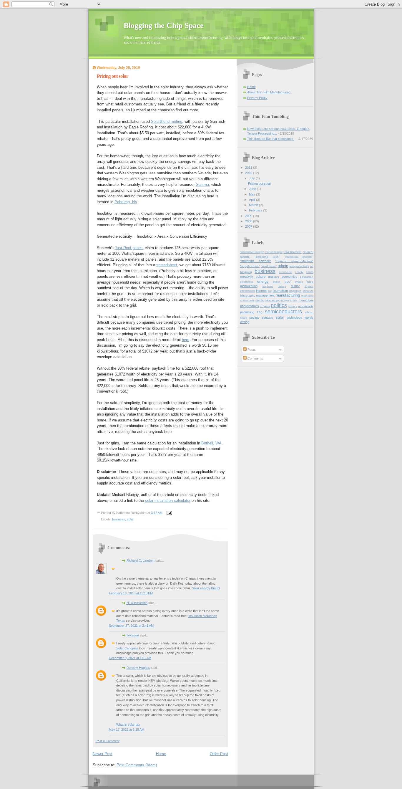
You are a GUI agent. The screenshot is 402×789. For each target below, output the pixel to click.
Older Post (219, 754)
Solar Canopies (127, 648)
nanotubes (306, 300)
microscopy (272, 300)
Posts (251, 349)
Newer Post (102, 754)
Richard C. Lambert (141, 560)
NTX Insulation (137, 603)
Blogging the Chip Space (164, 25)
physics (265, 306)
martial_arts (247, 300)
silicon (309, 312)
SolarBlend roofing (166, 121)
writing (244, 322)
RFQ (260, 312)
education (306, 276)
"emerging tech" (267, 256)
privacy (292, 306)
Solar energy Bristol (206, 588)
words (309, 317)
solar (130, 519)
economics (289, 276)
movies (284, 300)
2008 (249, 221)
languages (295, 291)
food (310, 281)
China (309, 272)
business (118, 519)
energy (263, 281)
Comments (255, 358)
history (282, 286)
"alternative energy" (252, 252)
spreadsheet (166, 265)
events (299, 281)
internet (261, 290)
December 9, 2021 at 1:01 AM (130, 658)
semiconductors (283, 312)
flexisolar (133, 635)
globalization (249, 286)
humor (295, 286)
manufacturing (288, 295)
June (253, 189)
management (265, 295)
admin (283, 266)
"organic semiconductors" (294, 261)
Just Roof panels (129, 248)
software (267, 317)
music (294, 300)
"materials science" (255, 261)
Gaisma (202, 184)
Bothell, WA (211, 443)
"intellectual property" (298, 256)
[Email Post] (169, 512)
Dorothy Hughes (138, 667)
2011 (249, 167)
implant (309, 286)
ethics (276, 281)
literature (308, 291)
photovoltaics (249, 306)
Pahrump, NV (125, 202)
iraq (270, 291)
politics (279, 305)
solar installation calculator (167, 500)
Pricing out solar (259, 183)
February (256, 210)
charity (299, 272)
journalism (280, 290)
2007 (249, 226)
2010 (249, 173)
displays (273, 276)
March (254, 205)
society (254, 317)
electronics (246, 281)
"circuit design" (274, 252)
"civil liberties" (292, 252)
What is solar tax (128, 724)
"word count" (269, 266)
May (252, 194)
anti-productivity (299, 266)
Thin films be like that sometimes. (270, 138)
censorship (285, 272)
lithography (247, 295)
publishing (247, 312)
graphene (267, 286)
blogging (246, 272)
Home (161, 754)
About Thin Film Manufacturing (268, 92)
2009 (249, 216)
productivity (305, 306)
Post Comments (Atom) (137, 765)
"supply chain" (250, 266)
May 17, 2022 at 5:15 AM (126, 729)
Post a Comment (107, 741)
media (259, 300)
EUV (288, 281)
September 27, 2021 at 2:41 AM (131, 625)
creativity (246, 276)
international (247, 291)
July (252, 178)
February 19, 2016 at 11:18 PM (131, 593)
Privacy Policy (257, 98)
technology (294, 317)
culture (260, 276)
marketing (307, 295)
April (252, 199)
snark (243, 317)
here (185, 340)
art (311, 266)
